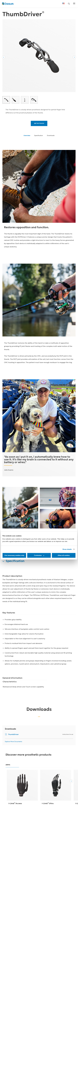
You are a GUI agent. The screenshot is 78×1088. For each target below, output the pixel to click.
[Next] (71, 781)
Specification (38, 135)
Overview (27, 135)
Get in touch (39, 123)
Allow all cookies (64, 555)
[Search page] (69, 3)
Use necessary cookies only (14, 555)
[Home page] (8, 3)
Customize (38, 555)
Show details (67, 549)
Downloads (51, 135)
